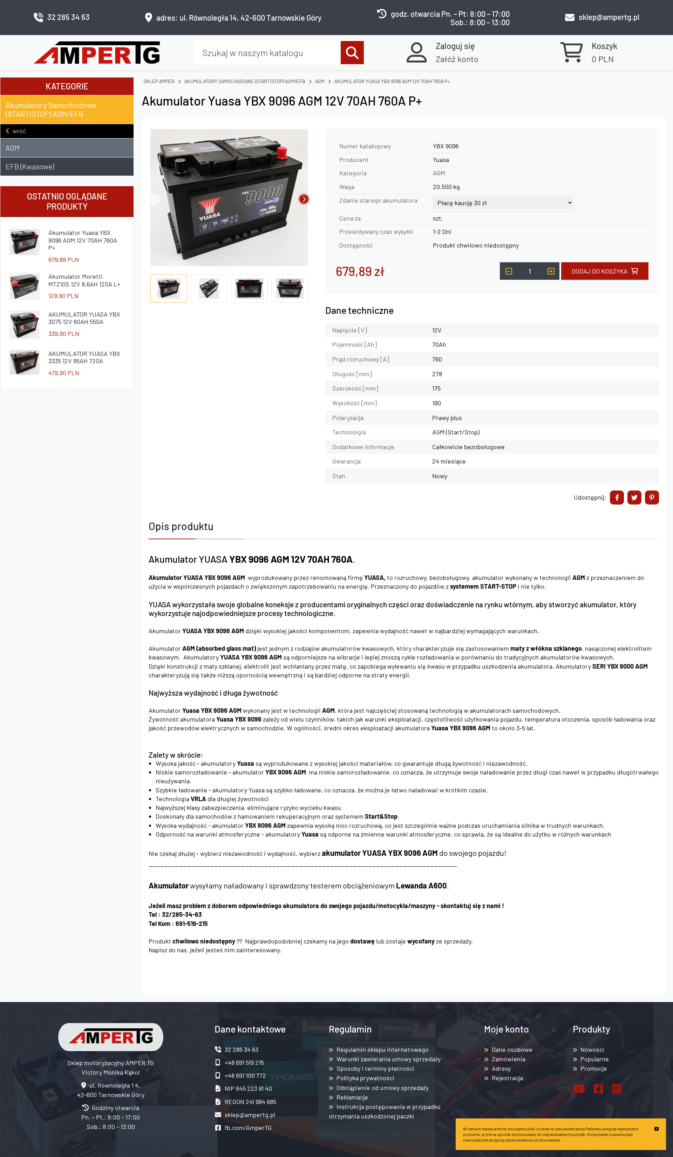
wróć (19, 131)
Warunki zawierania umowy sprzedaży (388, 1059)
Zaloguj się (455, 46)
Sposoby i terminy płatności (375, 1068)
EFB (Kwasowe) (30, 166)
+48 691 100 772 (245, 1075)
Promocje (593, 1068)
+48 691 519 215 (244, 1062)
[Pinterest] (652, 497)
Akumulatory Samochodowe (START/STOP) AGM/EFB (51, 109)
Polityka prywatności (365, 1078)
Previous (154, 199)
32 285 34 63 (68, 17)
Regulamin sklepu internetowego (382, 1049)
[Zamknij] (656, 1128)
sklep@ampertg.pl (609, 17)
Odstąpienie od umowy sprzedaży (382, 1087)
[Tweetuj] (634, 497)
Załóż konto (457, 59)
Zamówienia (508, 1059)
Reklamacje (352, 1097)
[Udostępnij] (617, 497)
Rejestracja (507, 1078)
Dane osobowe (512, 1049)
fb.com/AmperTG (248, 1127)
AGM (13, 147)
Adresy (501, 1068)
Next (304, 199)
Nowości (592, 1049)
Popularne (594, 1059)
